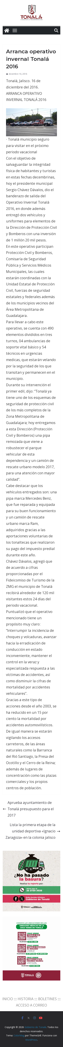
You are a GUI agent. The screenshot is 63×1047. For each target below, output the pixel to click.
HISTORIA (25, 999)
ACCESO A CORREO (31, 1005)
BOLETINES (47, 999)
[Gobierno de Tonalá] (7, 30)
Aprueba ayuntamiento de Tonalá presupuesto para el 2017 (31, 809)
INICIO (7, 999)
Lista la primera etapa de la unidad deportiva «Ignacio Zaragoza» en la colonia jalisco (30, 831)
